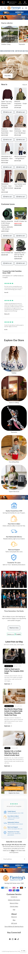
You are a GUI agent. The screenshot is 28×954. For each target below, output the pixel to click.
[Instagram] (13, 939)
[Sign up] (24, 859)
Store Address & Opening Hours (14, 926)
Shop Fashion (8, 75)
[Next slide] (25, 35)
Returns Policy (14, 903)
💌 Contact (25, 2)
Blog (14, 920)
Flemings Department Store (11, 951)
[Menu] (2, 8)
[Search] (5, 8)
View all (24, 85)
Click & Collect (14, 906)
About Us (14, 917)
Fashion (14, 373)
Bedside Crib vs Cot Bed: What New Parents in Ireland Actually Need (12, 753)
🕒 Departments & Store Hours (11, 2)
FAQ (14, 909)
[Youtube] (15, 939)
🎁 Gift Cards (3, 2)
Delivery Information (14, 900)
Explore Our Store (14, 793)
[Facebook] (10, 939)
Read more (7, 684)
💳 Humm (20, 2)
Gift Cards (14, 923)
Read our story (14, 628)
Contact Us (14, 897)
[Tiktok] (18, 939)
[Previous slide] (2, 67)
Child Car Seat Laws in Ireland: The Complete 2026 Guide (14, 671)
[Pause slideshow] (9, 78)
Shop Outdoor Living (14, 788)
